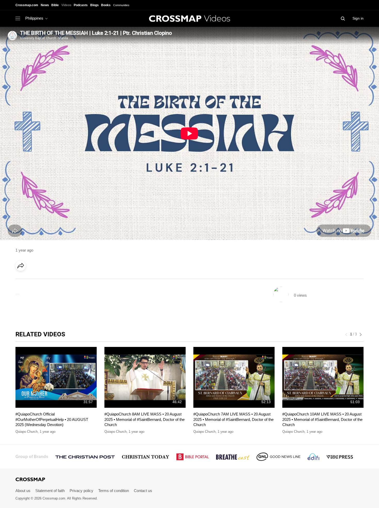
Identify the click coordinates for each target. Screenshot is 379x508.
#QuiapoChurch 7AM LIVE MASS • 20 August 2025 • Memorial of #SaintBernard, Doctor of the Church (233, 419)
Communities (121, 5)
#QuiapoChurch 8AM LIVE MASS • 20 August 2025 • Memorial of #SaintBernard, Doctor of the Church (144, 419)
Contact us (143, 490)
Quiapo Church (26, 432)
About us (22, 490)
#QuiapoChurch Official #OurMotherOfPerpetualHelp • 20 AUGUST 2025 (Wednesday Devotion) (51, 419)
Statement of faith (50, 490)
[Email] (54, 280)
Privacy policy (81, 490)
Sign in (358, 18)
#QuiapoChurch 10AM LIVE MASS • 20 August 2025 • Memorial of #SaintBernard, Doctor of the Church (322, 419)
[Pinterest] (43, 280)
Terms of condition (113, 490)
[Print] (64, 280)
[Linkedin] (33, 280)
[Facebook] (22, 280)
